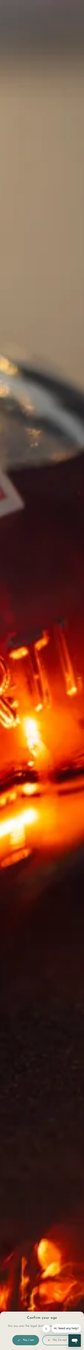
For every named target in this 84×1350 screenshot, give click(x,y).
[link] (57, 1340)
